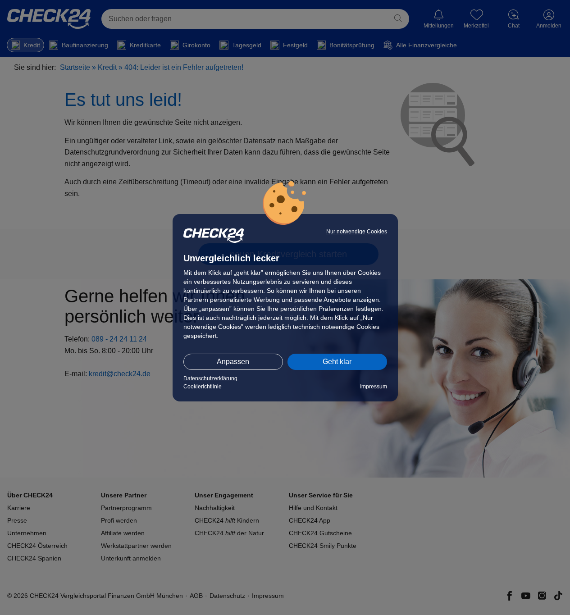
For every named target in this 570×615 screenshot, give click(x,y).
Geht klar (337, 361)
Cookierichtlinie (202, 386)
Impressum (373, 386)
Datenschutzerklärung (210, 378)
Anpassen (233, 361)
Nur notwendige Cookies (356, 231)
